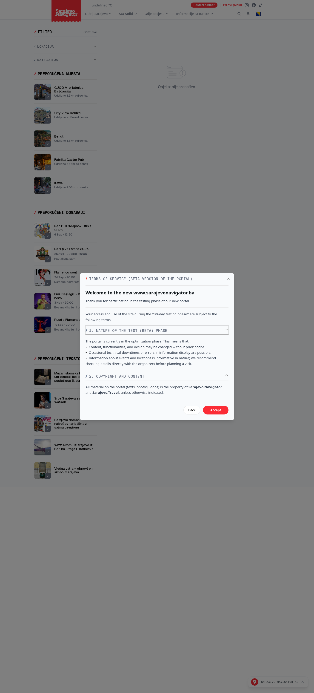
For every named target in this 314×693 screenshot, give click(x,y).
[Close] (228, 279)
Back (191, 410)
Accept (215, 410)
